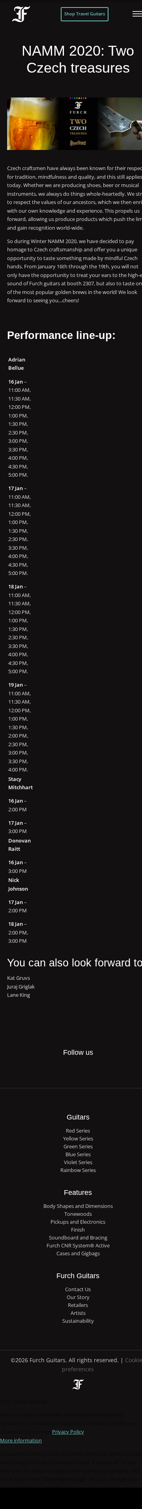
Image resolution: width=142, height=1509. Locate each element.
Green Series (78, 1146)
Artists (78, 1313)
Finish (78, 1229)
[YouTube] (102, 1070)
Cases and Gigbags (78, 1253)
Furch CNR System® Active (78, 1245)
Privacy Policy (68, 1431)
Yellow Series (78, 1138)
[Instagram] (85, 1070)
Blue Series (78, 1154)
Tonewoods (78, 1214)
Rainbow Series (78, 1170)
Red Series (78, 1130)
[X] (70, 1066)
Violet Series (78, 1162)
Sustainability (78, 1321)
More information (21, 1440)
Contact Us (78, 1289)
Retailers (78, 1305)
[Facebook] (54, 1070)
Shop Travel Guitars (84, 14)
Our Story (78, 1297)
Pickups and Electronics (77, 1222)
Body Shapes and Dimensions (78, 1206)
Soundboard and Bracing (78, 1237)
